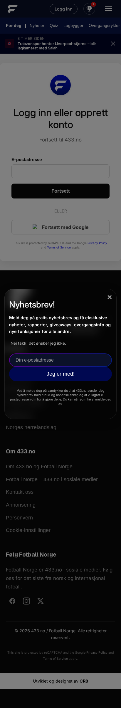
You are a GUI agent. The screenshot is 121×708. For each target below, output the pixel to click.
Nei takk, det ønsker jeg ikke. (38, 343)
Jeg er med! (61, 374)
